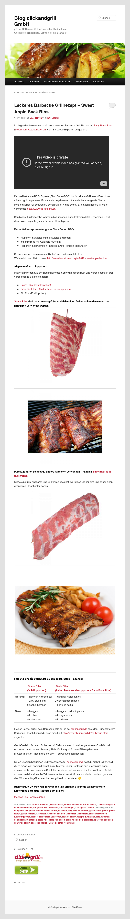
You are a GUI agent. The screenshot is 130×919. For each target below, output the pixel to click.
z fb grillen (38, 807)
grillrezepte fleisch (98, 813)
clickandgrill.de (79, 729)
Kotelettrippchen (22, 816)
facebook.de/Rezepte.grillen (29, 797)
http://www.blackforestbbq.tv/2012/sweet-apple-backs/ (77, 258)
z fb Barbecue (89, 804)
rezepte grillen (69, 816)
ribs (98, 816)
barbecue (62, 810)
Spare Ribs (20, 301)
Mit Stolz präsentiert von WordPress (65, 907)
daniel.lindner (52, 117)
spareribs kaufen (39, 822)
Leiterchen (56, 816)
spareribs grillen (22, 822)
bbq (70, 810)
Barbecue (34, 81)
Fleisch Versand (80, 810)
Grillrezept (71, 813)
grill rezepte (95, 810)
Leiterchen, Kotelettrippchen (30, 129)
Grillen (67, 804)
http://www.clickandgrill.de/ (41, 208)
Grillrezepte (82, 813)
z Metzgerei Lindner (84, 807)
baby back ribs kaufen (46, 810)
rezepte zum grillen (86, 816)
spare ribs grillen (57, 819)
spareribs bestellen (103, 819)
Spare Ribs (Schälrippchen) (35, 285)
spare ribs (43, 819)
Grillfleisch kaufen (56, 813)
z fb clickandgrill (105, 804)
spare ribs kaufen (74, 819)
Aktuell (35, 804)
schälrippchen (21, 819)
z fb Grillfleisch (51, 807)
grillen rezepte (28, 813)
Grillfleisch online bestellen (57, 81)
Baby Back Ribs (103, 125)
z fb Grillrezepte (66, 807)
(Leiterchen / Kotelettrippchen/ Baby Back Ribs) (83, 690)
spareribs (88, 819)
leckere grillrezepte (40, 816)
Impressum (98, 81)
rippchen (105, 816)
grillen (105, 810)
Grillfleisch (77, 804)
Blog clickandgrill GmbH (35, 20)
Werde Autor (82, 81)
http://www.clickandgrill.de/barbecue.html (85, 733)
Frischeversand (74, 762)
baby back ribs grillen (24, 810)
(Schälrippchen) (36, 690)
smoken (33, 819)
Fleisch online (56, 804)
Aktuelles (19, 81)
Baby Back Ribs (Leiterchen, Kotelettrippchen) (45, 289)
